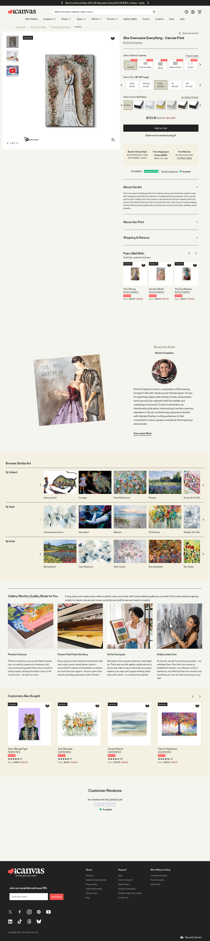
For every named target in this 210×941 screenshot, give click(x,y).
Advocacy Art (21, 27)
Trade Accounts (157, 880)
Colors (146, 19)
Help (120, 875)
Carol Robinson (64, 752)
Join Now (56, 896)
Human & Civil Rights (38, 27)
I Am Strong (129, 288)
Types (80, 19)
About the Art (132, 187)
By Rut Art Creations (132, 42)
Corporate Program (159, 875)
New (171, 19)
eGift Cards (155, 884)
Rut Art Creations (130, 292)
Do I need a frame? (189, 97)
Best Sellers (31, 19)
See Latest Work (143, 433)
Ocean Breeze (115, 748)
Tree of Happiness (167, 748)
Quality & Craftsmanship (96, 880)
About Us (90, 875)
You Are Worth (156, 288)
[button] (130, 65)
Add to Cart (161, 128)
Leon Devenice (164, 752)
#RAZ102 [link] (78, 27)
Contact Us (123, 897)
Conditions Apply (184, 158)
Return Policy (124, 884)
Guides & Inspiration (127, 889)
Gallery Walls (130, 19)
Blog (88, 897)
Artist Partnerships (94, 889)
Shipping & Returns (136, 237)
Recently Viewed (193, 937)
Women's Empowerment (60, 27)
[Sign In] (192, 12)
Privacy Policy (92, 884)
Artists (95, 19)
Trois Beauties (65, 748)
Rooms (110, 19)
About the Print (133, 222)
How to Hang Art (125, 880)
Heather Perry (14, 752)
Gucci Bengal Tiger (18, 748)
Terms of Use (91, 893)
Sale (182, 19)
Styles (64, 19)
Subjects (48, 19)
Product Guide (192, 56)
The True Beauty (183, 288)
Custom (159, 19)
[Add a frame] (31, 139)
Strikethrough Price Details (130, 893)
